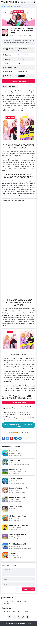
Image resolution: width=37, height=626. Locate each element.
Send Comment (28, 589)
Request (26, 601)
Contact (25, 611)
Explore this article (9, 86)
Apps (19, 601)
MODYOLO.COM (11, 2)
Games (12, 601)
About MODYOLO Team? (12, 611)
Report (6, 603)
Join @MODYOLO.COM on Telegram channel (19, 425)
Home (6, 601)
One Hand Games (23, 55)
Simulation (21, 59)
